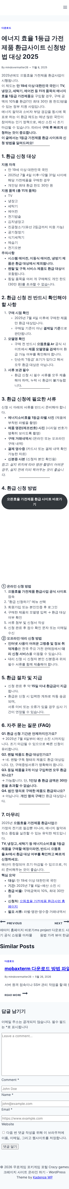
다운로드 (6, 27)
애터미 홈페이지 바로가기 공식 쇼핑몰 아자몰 (17, 929)
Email (7, 1109)
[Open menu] (65, 7)
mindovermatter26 (16, 67)
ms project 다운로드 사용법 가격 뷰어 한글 (52, 929)
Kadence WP (43, 1177)
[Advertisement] (34, 547)
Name (7, 1095)
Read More (16, 995)
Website (8, 1124)
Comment (10, 1080)
